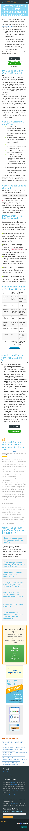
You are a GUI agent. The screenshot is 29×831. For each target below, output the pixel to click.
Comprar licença (14, 64)
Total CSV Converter (14, 795)
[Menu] (26, 2)
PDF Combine (13, 784)
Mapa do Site (6, 772)
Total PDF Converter (13, 803)
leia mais (19, 672)
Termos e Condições (8, 774)
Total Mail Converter (7, 26)
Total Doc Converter (15, 790)
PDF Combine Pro (9, 799)
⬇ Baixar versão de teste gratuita (14, 653)
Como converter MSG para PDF (9, 746)
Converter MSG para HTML (8, 751)
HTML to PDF (13, 782)
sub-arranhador (8, 817)
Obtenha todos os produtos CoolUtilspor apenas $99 (14, 670)
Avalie (14, 451)
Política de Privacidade (8, 776)
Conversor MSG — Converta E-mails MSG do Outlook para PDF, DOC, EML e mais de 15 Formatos (12, 742)
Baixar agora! (14, 59)
